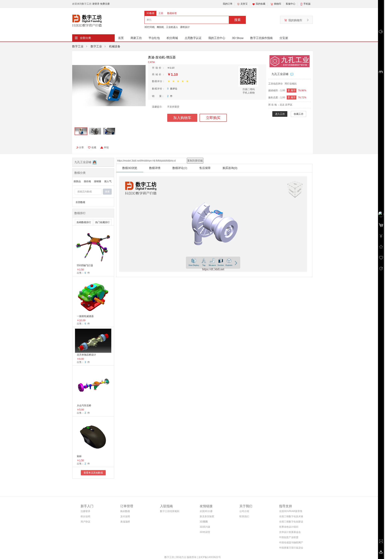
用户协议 (85, 521)
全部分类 (85, 38)
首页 (121, 38)
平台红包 (154, 38)
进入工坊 (280, 114)
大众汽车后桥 (84, 405)
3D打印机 (149, 27)
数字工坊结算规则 (169, 511)
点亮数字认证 (193, 38)
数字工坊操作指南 (261, 38)
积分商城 (172, 38)
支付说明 (125, 516)
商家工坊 (136, 38)
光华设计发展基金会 (290, 532)
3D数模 (150, 13)
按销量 (97, 181)
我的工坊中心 (216, 38)
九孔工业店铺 (280, 74)
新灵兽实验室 (207, 516)
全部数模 (80, 202)
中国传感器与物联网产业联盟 (291, 543)
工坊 (160, 13)
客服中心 (290, 3)
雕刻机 (160, 27)
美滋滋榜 (125, 521)
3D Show (237, 38)
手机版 (307, 3)
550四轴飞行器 (85, 265)
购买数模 (125, 511)
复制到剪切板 (195, 160)
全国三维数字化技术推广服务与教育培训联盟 (291, 517)
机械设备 (114, 46)
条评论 (172, 88)
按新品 (77, 181)
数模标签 (172, 13)
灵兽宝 (244, 3)
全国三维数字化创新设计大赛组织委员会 (291, 522)
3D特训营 (205, 532)
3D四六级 (205, 526)
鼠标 (79, 456)
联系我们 (244, 516)
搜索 (237, 19)
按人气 (107, 181)
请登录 (96, 3)
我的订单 (227, 3)
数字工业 (77, 46)
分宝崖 (284, 38)
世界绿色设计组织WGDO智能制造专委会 (290, 527)
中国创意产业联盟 (288, 537)
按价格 (87, 181)
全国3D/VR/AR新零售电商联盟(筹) (290, 512)
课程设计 (185, 27)
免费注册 (105, 3)
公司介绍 (244, 511)
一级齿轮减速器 (85, 316)
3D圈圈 (204, 521)
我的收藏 (260, 3)
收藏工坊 (298, 114)
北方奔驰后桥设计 (86, 354)
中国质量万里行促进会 (291, 547)
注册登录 (85, 511)
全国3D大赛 (206, 511)
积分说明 (85, 516)
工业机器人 (172, 27)
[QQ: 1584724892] (94, 162)
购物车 (277, 3)
